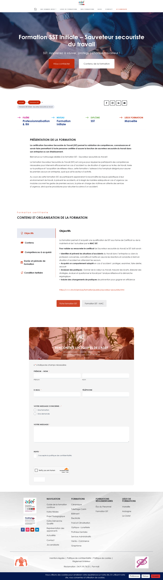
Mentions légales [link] (57, 558)
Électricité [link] (75, 518)
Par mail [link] (95, 566)
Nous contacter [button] (61, 63)
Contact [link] (50, 540)
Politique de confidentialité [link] (79, 558)
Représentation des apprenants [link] (55, 529)
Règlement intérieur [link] (81, 561)
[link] (81, 3)
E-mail (37, 390)
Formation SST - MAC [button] (94, 303)
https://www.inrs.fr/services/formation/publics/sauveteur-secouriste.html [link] (91, 290)
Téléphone (87, 390)
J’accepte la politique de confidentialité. (55, 455)
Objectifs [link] (29, 233)
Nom (84, 379)
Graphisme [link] (76, 545)
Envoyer (39, 479)
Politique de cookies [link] (102, 558)
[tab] (36, 233)
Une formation (43, 410)
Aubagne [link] (126, 511)
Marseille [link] (126, 506)
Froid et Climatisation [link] (80, 523)
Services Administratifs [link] (81, 536)
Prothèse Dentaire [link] (79, 532)
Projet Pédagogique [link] (56, 516)
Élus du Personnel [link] (103, 506)
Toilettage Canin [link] (78, 509)
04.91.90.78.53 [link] (93, 354)
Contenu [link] (29, 242)
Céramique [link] (76, 504)
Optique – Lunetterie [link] (80, 527)
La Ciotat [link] (126, 516)
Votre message (42, 424)
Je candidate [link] (53, 544)
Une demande (44, 414)
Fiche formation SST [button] (68, 303)
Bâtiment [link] (75, 513)
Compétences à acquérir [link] (38, 252)
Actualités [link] (51, 535)
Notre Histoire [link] (52, 511)
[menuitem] (36, 9)
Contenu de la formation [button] (97, 63)
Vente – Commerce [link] (80, 541)
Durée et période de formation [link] (34, 262)
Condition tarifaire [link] (33, 272)
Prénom (37, 379)
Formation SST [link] (102, 511)
